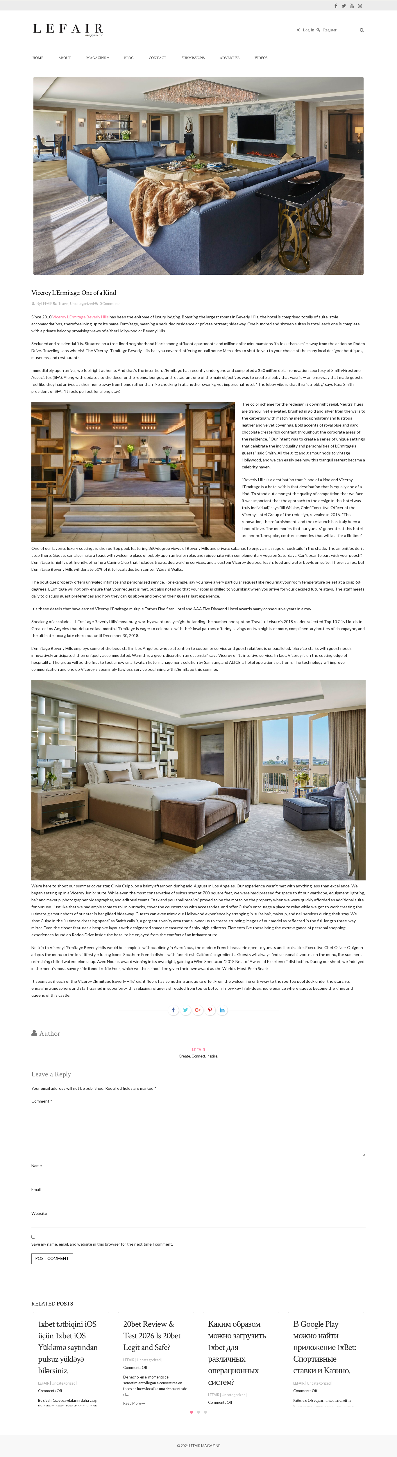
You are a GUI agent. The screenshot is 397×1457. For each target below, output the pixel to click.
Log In (308, 30)
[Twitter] (344, 5)
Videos (261, 57)
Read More (47, 1403)
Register (329, 30)
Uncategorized (82, 304)
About (64, 57)
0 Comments (110, 304)
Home (38, 57)
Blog (129, 57)
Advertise (229, 57)
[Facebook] (336, 5)
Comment (41, 1100)
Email (36, 1189)
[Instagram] (360, 5)
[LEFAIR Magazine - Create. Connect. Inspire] (67, 30)
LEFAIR (47, 304)
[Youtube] (352, 5)
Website (39, 1213)
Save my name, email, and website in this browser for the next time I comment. (102, 1244)
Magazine (96, 57)
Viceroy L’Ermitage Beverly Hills (80, 316)
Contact (158, 57)
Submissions (193, 57)
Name (36, 1165)
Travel (63, 304)
